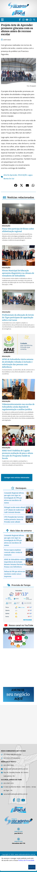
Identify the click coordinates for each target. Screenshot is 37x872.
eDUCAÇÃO (22, 175)
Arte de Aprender (10, 175)
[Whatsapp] (30, 19)
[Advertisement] (18, 667)
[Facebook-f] (19, 19)
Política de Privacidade (26, 860)
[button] (2, 19)
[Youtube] (27, 19)
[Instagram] (23, 19)
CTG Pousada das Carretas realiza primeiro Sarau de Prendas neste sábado (13, 519)
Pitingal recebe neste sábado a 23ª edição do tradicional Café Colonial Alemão (14, 509)
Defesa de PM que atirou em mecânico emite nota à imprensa (14, 573)
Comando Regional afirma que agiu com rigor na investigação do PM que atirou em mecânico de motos (14, 498)
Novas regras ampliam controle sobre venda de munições (13, 552)
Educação (6, 226)
